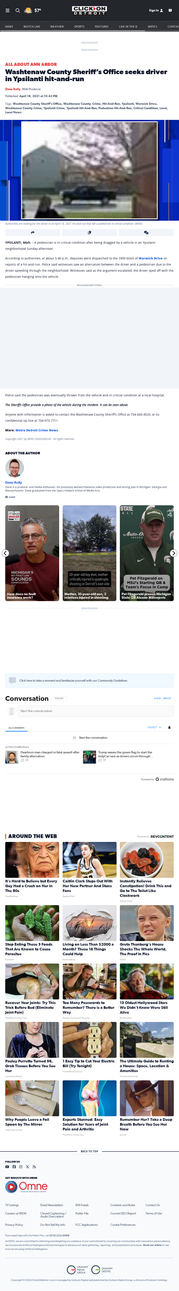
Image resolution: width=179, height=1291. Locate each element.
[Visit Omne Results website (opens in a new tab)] (89, 1187)
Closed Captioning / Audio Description (53, 1215)
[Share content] (32, 232)
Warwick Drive (146, 103)
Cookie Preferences (123, 1224)
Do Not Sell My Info (52, 1224)
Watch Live (32, 26)
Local (163, 108)
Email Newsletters (51, 1205)
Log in (157, 698)
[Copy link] (89, 232)
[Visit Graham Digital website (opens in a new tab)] (101, 1270)
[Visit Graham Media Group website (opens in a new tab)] (77, 1270)
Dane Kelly (13, 89)
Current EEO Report (123, 1213)
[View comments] (146, 232)
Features (102, 26)
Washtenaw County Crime (23, 108)
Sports (79, 26)
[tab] (16, 727)
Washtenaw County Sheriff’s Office (37, 103)
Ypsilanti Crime (54, 108)
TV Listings (12, 1205)
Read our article (152, 1245)
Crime (96, 103)
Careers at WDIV (15, 1213)
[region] (89, 739)
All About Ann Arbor (31, 64)
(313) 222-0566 (59, 1235)
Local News (13, 112)
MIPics (152, 26)
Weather (57, 26)
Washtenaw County (77, 103)
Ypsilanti (128, 103)
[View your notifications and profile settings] (169, 727)
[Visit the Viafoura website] (164, 779)
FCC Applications (87, 1224)
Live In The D (128, 26)
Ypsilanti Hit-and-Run (81, 108)
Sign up (167, 698)
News (9, 26)
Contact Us (153, 1205)
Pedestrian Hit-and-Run (115, 108)
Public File (82, 1213)
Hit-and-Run (111, 103)
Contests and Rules (122, 1205)
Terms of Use (154, 1213)
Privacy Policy (14, 1224)
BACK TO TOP (89, 1151)
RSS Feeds (82, 1205)
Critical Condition (145, 108)
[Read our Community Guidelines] (12, 681)
